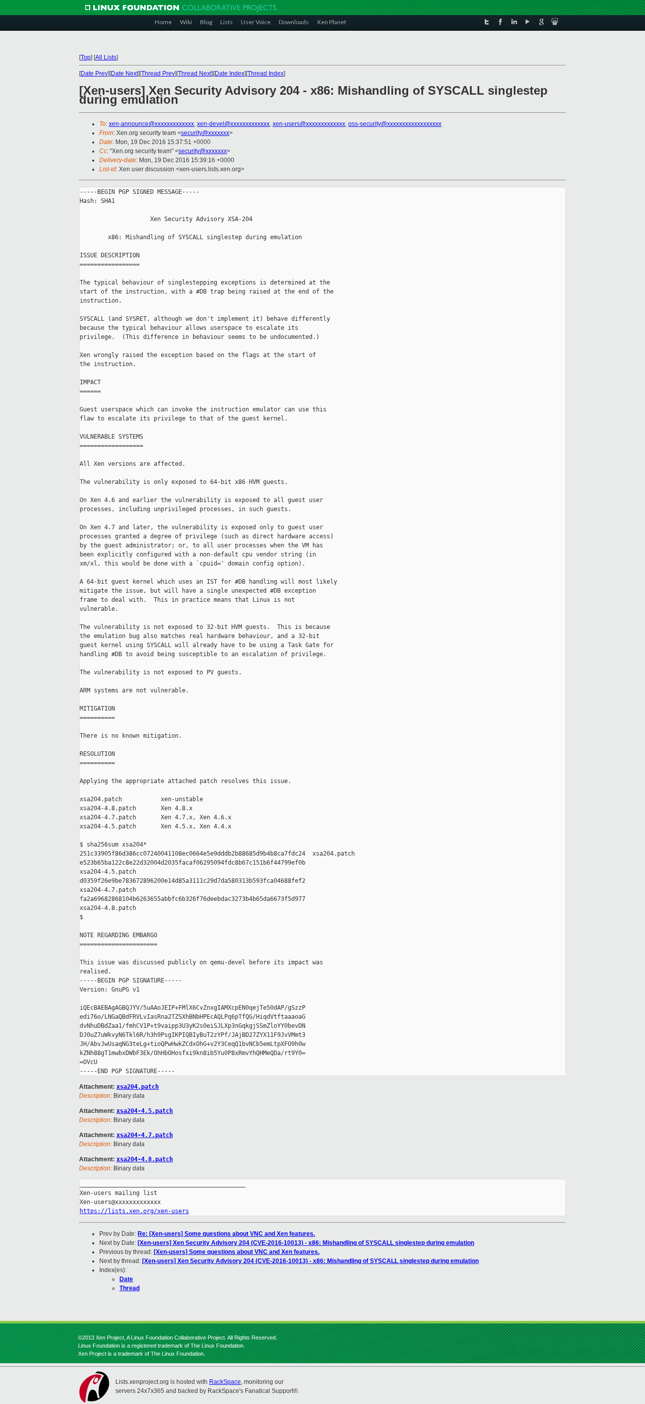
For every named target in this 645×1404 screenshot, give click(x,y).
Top (86, 57)
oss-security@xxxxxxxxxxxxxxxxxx (394, 123)
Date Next (124, 73)
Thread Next (195, 73)
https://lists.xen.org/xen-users (134, 1211)
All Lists (105, 57)
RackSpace (225, 1381)
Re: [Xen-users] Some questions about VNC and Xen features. (226, 1233)
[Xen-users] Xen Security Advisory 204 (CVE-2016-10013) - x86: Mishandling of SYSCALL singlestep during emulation (306, 1242)
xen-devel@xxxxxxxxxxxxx (233, 123)
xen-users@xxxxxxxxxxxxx (309, 123)
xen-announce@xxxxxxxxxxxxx (151, 123)
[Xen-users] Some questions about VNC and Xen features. (236, 1251)
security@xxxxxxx (205, 132)
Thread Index (265, 73)
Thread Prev (158, 73)
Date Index (229, 73)
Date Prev (94, 73)
